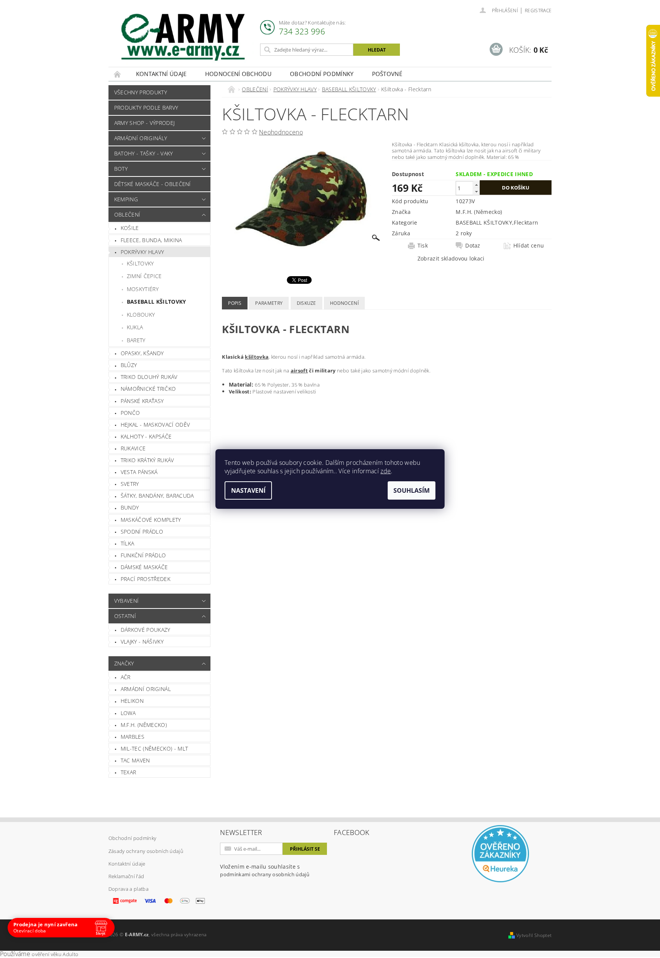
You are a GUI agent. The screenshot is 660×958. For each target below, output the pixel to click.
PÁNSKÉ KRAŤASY (142, 401)
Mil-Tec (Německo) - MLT (154, 748)
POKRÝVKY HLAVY (142, 252)
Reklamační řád (126, 876)
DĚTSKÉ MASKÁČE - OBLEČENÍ (152, 184)
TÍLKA (127, 543)
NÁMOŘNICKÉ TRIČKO (148, 388)
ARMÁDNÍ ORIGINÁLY (140, 138)
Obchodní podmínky (321, 74)
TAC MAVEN (135, 760)
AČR (126, 677)
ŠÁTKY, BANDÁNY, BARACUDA (157, 495)
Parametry (269, 303)
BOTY (121, 168)
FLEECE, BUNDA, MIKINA (151, 240)
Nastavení (248, 490)
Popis (234, 303)
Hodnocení (344, 303)
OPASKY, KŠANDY (142, 353)
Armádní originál (146, 689)
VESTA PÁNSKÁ (139, 472)
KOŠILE (130, 227)
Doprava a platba (128, 888)
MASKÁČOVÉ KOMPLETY (151, 519)
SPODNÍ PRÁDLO (142, 531)
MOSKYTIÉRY (143, 289)
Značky (124, 663)
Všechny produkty (140, 92)
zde (385, 471)
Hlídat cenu (528, 245)
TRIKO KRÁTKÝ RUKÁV (147, 460)
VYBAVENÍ (126, 600)
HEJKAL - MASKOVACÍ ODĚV (155, 424)
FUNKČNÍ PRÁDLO (143, 555)
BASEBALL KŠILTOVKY (156, 301)
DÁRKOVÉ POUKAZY (145, 629)
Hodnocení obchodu (238, 74)
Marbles (132, 736)
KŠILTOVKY (140, 263)
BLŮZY (129, 365)
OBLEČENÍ (127, 214)
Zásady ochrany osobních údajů (145, 851)
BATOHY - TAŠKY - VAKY (143, 153)
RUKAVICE (133, 448)
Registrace (538, 10)
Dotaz (472, 245)
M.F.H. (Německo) (144, 724)
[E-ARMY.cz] (183, 37)
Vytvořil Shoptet (534, 935)
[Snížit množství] (476, 191)
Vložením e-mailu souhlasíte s (264, 870)
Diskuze (306, 303)
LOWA (128, 713)
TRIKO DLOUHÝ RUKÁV (149, 376)
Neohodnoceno (281, 132)
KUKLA (135, 327)
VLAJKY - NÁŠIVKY (142, 641)
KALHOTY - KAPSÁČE (146, 436)
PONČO (130, 412)
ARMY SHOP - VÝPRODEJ (144, 122)
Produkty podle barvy (146, 107)
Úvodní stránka (117, 74)
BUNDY (130, 507)
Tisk (422, 245)
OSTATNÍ (125, 616)
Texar (128, 772)
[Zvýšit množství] (476, 184)
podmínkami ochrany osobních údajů (264, 874)
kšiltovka (257, 356)
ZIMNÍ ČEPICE (144, 276)
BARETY (136, 340)
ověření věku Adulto (55, 954)
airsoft (299, 370)
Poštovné (387, 74)
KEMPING (126, 199)
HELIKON (132, 700)
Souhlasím (411, 490)
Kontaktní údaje (161, 74)
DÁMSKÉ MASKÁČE (144, 567)
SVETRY (130, 483)
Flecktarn (526, 222)
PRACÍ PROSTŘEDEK (145, 579)
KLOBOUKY (141, 314)
